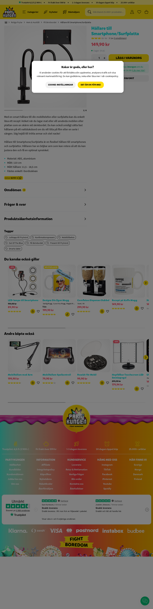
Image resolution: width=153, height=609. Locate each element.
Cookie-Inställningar (60, 84)
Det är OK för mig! (91, 84)
